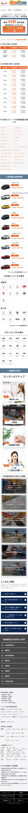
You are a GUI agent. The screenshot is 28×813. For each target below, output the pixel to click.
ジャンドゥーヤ (4, 140)
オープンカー (4, 714)
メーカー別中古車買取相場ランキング (18, 272)
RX (7, 747)
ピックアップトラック (6, 717)
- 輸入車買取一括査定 (6, 700)
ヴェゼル (20, 750)
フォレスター (18, 756)
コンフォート (4, 137)
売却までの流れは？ (9, 594)
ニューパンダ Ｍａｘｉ (6, 169)
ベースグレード (18, 131)
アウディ (23, 736)
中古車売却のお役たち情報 (14, 476)
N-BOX (8, 750)
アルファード (16, 749)
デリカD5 (15, 759)
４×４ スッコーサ (19, 156)
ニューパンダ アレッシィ (7, 150)
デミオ (12, 755)
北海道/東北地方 (9, 645)
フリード (14, 750)
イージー (3, 131)
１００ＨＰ (17, 137)
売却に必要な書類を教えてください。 (12, 600)
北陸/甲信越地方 (9, 655)
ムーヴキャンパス (16, 753)
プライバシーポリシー (7, 792)
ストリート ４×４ (5, 144)
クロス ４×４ (4, 134)
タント (8, 753)
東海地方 (7, 661)
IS (10, 747)
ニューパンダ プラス (6, 153)
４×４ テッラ (18, 159)
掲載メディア (21, 800)
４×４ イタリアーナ (20, 153)
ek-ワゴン (9, 759)
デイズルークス (10, 752)
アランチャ (3, 127)
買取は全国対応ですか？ (10, 622)
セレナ (17, 752)
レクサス (8, 729)
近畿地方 (7, 666)
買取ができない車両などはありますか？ (12, 629)
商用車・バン (15, 717)
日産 (22, 729)
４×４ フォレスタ (19, 163)
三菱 (22, 733)
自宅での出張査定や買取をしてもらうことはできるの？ (12, 608)
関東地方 (7, 650)
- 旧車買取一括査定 (6, 698)
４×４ (16, 140)
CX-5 (8, 755)
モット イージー (19, 134)
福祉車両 (3, 722)
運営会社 (21, 796)
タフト (23, 753)
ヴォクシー (23, 749)
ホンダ (18, 729)
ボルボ (7, 740)
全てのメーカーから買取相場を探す (19, 325)
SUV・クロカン (18, 709)
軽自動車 (3, 709)
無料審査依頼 (13, 3)
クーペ (20, 714)
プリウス (9, 749)
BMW (12, 736)
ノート (22, 752)
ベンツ (7, 736)
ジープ (12, 740)
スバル (7, 733)
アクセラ (18, 755)
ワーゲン (17, 736)
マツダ (12, 733)
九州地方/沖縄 (9, 681)
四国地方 (7, 676)
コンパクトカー (9, 709)
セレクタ (3, 147)
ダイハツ (18, 733)
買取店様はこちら (21, 3)
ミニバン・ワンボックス (6, 711)
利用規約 (21, 792)
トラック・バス (9, 722)
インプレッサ (10, 756)
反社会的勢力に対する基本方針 (7, 796)
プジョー (17, 740)
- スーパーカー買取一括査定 (8, 702)
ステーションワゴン (13, 714)
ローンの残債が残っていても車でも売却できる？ (12, 616)
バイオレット (18, 127)
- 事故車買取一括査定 (6, 696)
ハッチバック (16, 711)
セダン (22, 711)
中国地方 (7, 671)
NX (14, 747)
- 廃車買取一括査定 (6, 695)
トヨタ (13, 729)
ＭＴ (16, 166)
